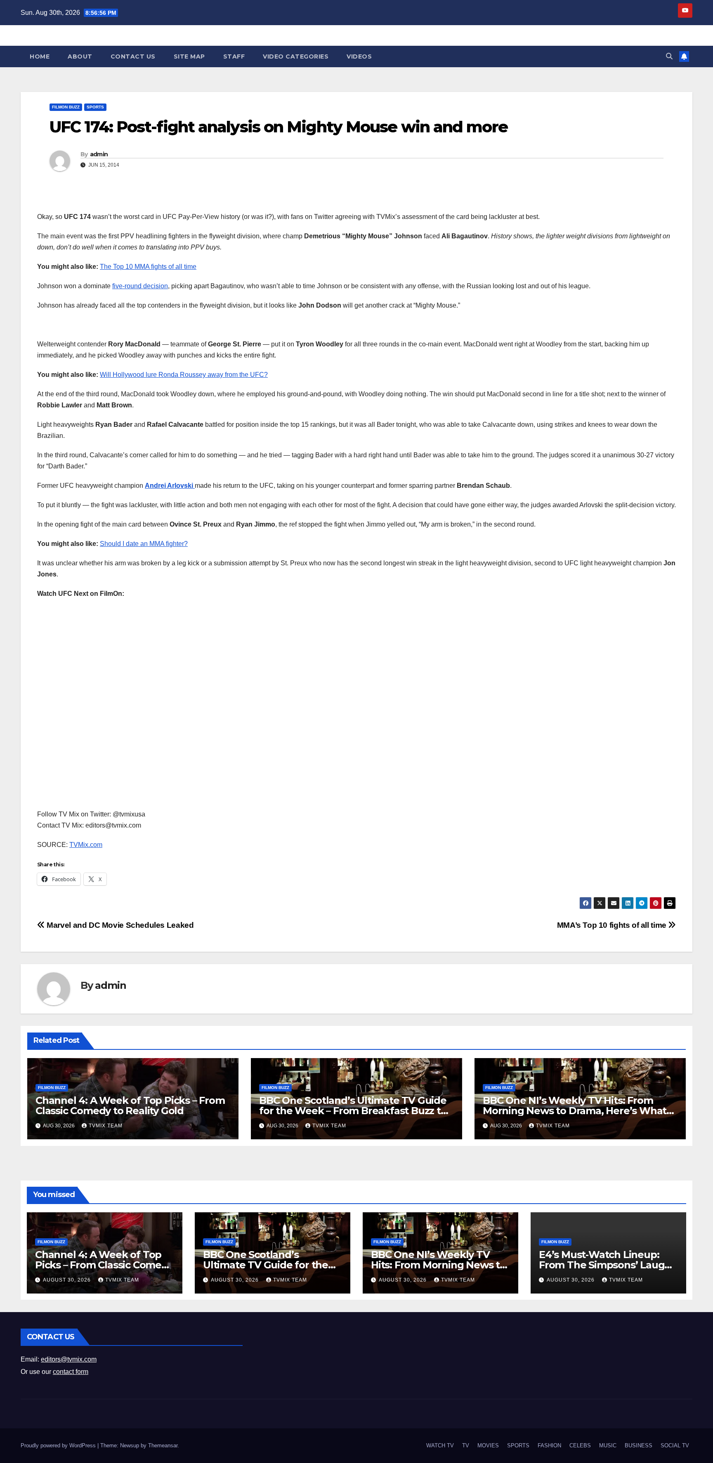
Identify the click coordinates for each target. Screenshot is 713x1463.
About (80, 56)
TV (465, 1445)
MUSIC (607, 1445)
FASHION (549, 1445)
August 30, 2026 (67, 1280)
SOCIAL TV (675, 1445)
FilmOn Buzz (66, 107)
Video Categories (295, 56)
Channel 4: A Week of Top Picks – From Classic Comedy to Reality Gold (130, 1105)
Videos (359, 56)
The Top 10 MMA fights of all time (148, 266)
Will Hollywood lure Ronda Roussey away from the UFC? (184, 374)
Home (40, 56)
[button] (669, 56)
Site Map (189, 56)
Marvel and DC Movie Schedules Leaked (119, 925)
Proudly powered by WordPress (59, 1445)
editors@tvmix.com (69, 1359)
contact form (70, 1371)
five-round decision (140, 285)
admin (99, 154)
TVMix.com (85, 844)
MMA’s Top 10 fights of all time (612, 925)
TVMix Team (106, 1126)
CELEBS (580, 1445)
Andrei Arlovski (170, 485)
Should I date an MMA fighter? (144, 543)
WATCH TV (440, 1445)
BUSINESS (638, 1445)
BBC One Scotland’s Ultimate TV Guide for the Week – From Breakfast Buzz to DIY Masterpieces (353, 1110)
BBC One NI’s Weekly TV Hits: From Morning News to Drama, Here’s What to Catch (574, 1110)
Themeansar (162, 1445)
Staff (234, 56)
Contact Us (133, 56)
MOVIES (488, 1445)
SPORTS (95, 107)
